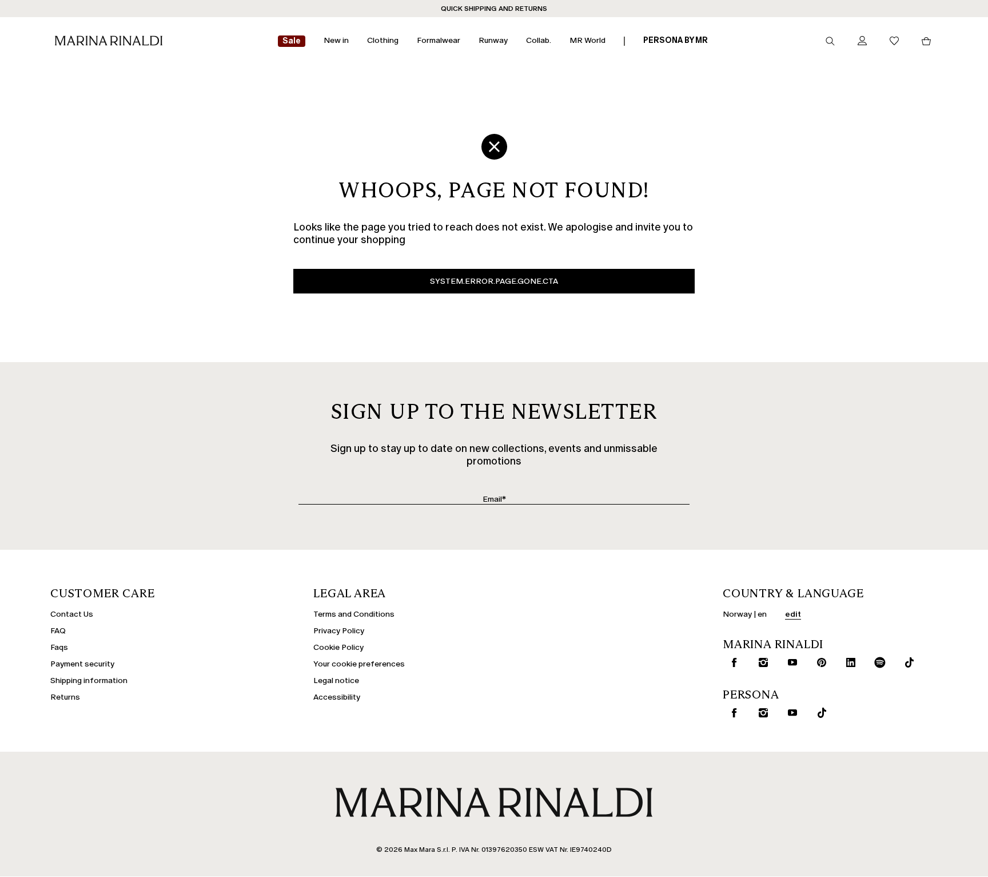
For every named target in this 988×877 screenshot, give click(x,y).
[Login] (862, 41)
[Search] (830, 41)
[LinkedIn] (848, 662)
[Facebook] (732, 662)
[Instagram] (761, 662)
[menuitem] (291, 41)
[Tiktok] (907, 662)
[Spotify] (878, 662)
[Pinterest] (819, 662)
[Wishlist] (894, 41)
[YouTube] (790, 662)
